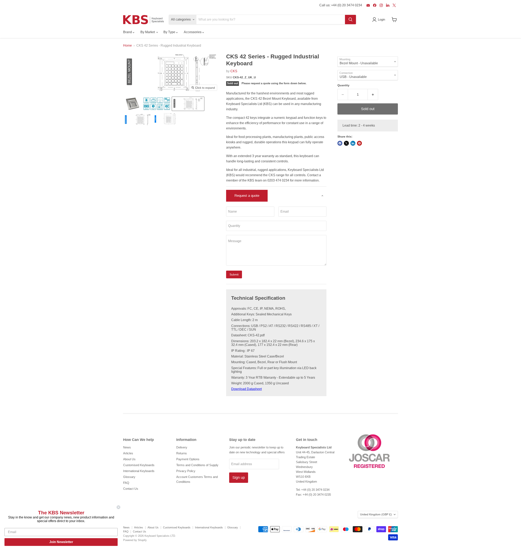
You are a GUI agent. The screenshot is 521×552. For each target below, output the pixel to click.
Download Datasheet (246, 389)
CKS (233, 71)
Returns (181, 453)
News (127, 447)
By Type (169, 32)
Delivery (181, 447)
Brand (128, 32)
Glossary (129, 477)
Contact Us (130, 488)
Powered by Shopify (135, 540)
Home (127, 45)
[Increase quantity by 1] (373, 94)
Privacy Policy (185, 471)
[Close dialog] (118, 507)
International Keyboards (138, 471)
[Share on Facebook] (339, 143)
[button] (132, 104)
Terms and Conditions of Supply (197, 465)
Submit (234, 274)
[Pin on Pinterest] (359, 143)
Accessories (193, 32)
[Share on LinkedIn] (352, 143)
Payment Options (187, 459)
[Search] (350, 19)
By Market (148, 32)
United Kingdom (376, 514)
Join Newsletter (61, 542)
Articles (128, 453)
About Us (129, 459)
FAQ (126, 482)
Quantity (343, 85)
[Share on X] (346, 143)
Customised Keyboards (138, 465)
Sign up (238, 477)
